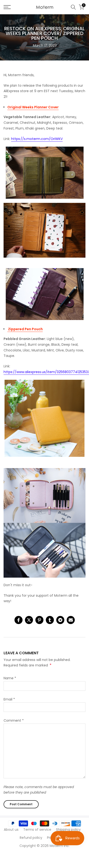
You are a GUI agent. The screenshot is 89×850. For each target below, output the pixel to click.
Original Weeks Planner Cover (33, 107)
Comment (14, 720)
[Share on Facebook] (18, 620)
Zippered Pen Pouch (25, 329)
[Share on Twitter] (29, 620)
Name (10, 678)
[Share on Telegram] (60, 620)
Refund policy (31, 837)
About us (11, 829)
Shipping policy (68, 829)
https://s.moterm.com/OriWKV (37, 138)
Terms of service (37, 829)
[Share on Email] (71, 620)
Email (9, 699)
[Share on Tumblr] (50, 620)
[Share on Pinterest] (39, 620)
